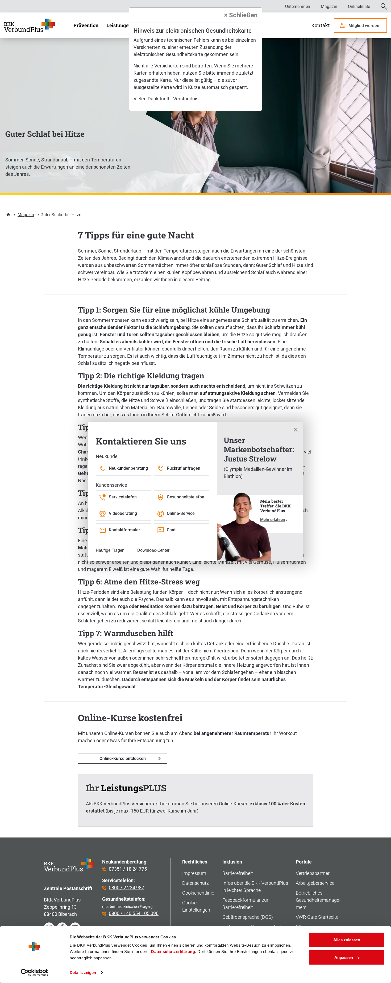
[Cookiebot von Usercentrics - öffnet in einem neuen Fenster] (34, 973)
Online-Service (181, 513)
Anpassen (343, 957)
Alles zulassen (346, 940)
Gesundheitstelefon (185, 496)
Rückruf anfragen (183, 468)
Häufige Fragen (110, 550)
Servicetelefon (123, 496)
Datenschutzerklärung (173, 951)
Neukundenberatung (128, 468)
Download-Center (153, 550)
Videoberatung (123, 513)
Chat (171, 529)
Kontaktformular (124, 529)
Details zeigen (83, 972)
